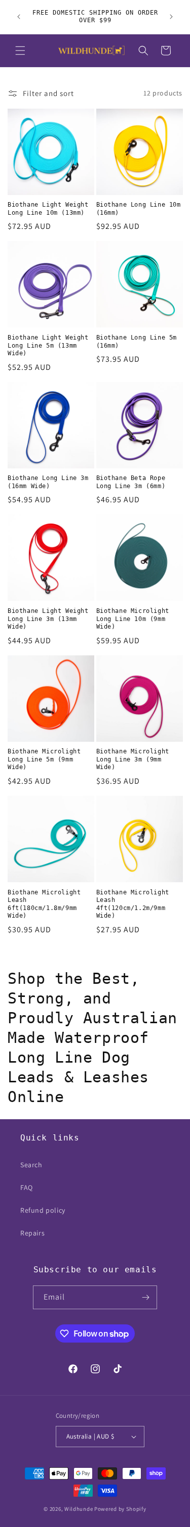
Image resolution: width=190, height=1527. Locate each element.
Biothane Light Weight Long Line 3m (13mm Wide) (48, 618)
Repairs (32, 1232)
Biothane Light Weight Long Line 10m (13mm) (48, 208)
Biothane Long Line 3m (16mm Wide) (48, 482)
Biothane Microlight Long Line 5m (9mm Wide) (44, 759)
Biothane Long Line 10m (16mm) (138, 208)
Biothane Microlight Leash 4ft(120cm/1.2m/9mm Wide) (132, 904)
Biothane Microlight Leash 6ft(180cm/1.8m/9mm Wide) (44, 904)
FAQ (26, 1187)
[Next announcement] (171, 17)
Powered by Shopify (120, 1508)
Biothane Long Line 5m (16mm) (136, 341)
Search (31, 1164)
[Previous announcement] (19, 17)
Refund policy (42, 1210)
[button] (20, 50)
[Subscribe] (145, 1297)
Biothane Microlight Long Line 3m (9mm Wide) (132, 759)
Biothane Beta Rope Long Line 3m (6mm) (131, 482)
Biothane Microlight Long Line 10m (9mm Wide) (132, 618)
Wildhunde (78, 1508)
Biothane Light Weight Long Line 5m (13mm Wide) (48, 345)
